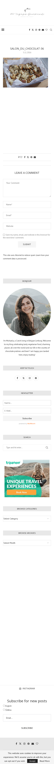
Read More (45, 761)
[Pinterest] (39, 29)
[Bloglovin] (46, 29)
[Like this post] (21, 157)
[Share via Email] (35, 157)
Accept (32, 761)
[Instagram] (36, 29)
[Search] (51, 29)
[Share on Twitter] (28, 157)
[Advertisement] (27, 122)
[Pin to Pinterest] (31, 157)
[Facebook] (29, 29)
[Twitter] (33, 29)
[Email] (43, 29)
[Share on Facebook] (24, 157)
